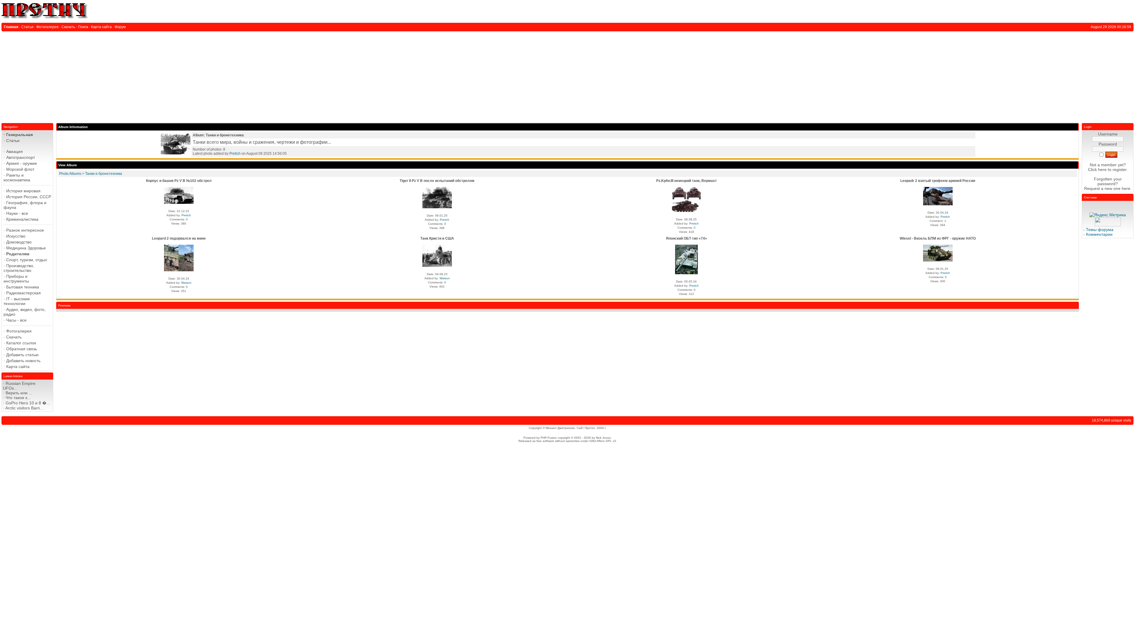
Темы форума (1099, 229)
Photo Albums (70, 174)
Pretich (235, 153)
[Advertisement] (567, 75)
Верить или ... (19, 392)
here (1126, 188)
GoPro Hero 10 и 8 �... (28, 403)
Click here (1097, 169)
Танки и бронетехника (103, 174)
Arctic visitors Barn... (24, 408)
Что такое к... (18, 397)
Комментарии (1099, 234)
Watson (186, 282)
